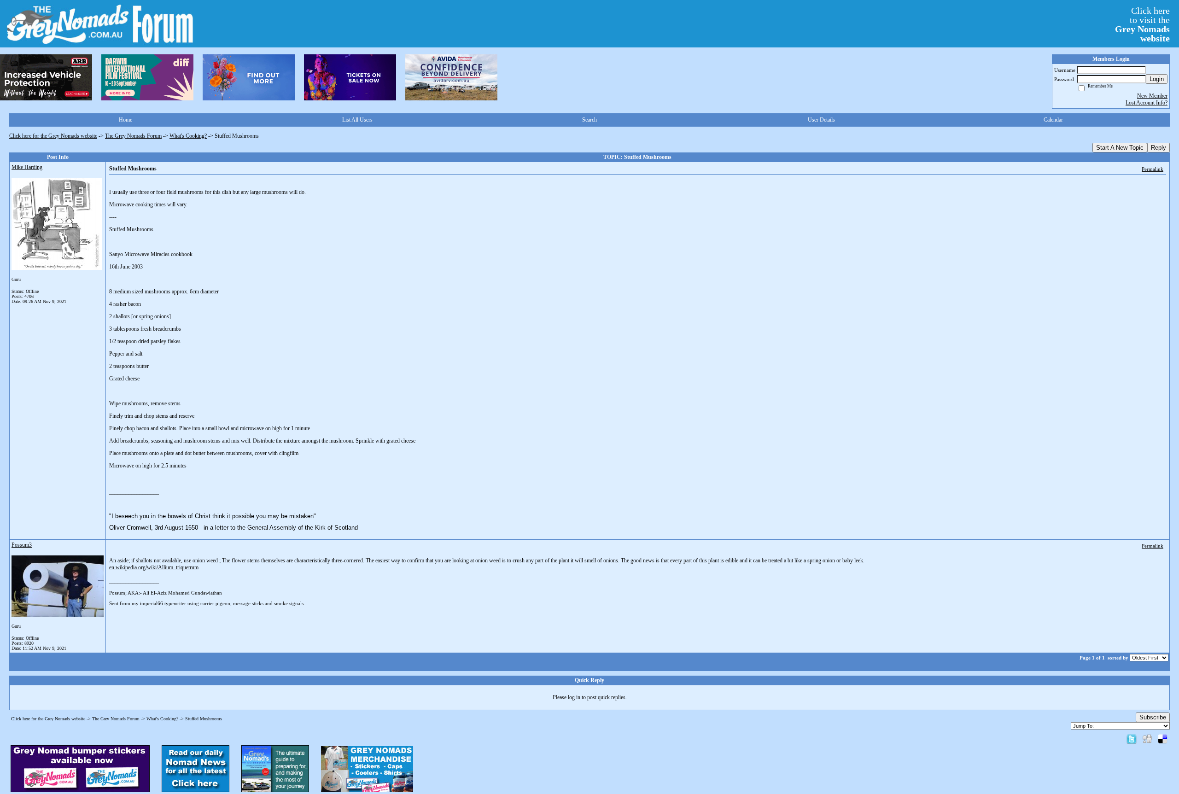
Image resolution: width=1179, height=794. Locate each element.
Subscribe (1152, 717)
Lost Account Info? (1146, 102)
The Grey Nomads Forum (133, 136)
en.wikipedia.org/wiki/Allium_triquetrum (153, 567)
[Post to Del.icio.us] (1163, 739)
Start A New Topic (1120, 147)
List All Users (357, 120)
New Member (1152, 96)
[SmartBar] (46, 77)
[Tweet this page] (1131, 739)
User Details (821, 120)
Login (1157, 79)
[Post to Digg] (1147, 739)
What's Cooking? (188, 136)
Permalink (1152, 169)
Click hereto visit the (1142, 24)
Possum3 (22, 545)
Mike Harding (27, 167)
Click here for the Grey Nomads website (53, 136)
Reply (1158, 147)
